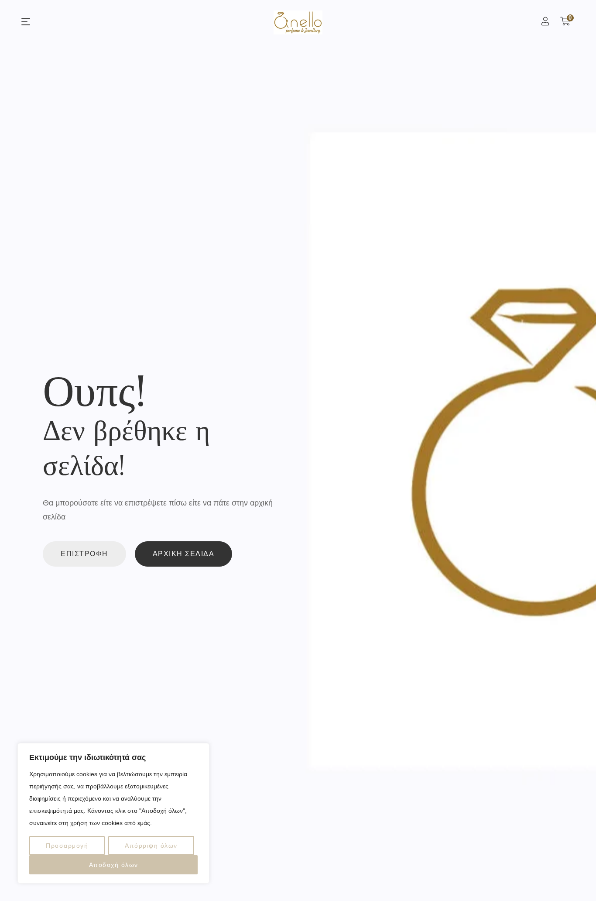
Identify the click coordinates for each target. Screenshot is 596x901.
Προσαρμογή (67, 845)
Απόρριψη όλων (151, 845)
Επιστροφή (84, 553)
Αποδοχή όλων (113, 864)
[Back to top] (572, 877)
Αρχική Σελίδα (184, 553)
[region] (113, 813)
